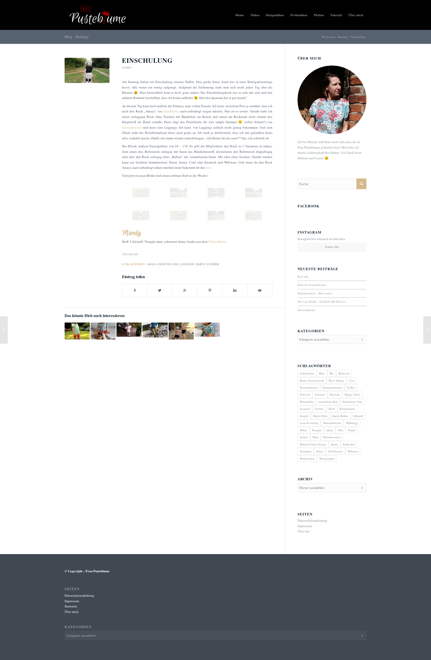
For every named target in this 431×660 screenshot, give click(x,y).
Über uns (304, 531)
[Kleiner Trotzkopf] (4, 330)
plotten (304, 437)
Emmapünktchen (332, 387)
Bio (332, 373)
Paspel (351, 430)
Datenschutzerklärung (312, 520)
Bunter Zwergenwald (312, 380)
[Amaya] (87, 70)
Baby (322, 373)
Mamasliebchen (332, 423)
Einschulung (147, 60)
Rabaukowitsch (332, 437)
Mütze (303, 430)
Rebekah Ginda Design (313, 444)
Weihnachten (307, 458)
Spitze (334, 444)
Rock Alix (303, 276)
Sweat (319, 451)
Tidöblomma (335, 451)
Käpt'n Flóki (320, 416)
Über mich (72, 611)
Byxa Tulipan (336, 380)
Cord (352, 380)
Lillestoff (358, 416)
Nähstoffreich (217, 241)
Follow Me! (332, 247)
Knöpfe (304, 416)
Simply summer (207, 264)
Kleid (332, 409)
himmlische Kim (328, 402)
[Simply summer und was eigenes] (129, 330)
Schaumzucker (132, 127)
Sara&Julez (171, 111)
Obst (340, 430)
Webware (352, 451)
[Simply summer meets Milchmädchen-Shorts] (77, 331)
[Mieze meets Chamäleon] (155, 330)
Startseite (342, 37)
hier (208, 167)
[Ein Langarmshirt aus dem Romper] (427, 330)
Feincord (305, 394)
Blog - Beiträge (77, 36)
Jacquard (305, 409)
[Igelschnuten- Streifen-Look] (103, 331)
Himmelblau (307, 402)
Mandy (133, 254)
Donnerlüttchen (307, 310)
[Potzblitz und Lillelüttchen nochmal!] (181, 331)
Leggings (187, 264)
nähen (329, 430)
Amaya (152, 264)
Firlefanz (320, 394)
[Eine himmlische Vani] (207, 330)
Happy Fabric (352, 394)
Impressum (305, 526)
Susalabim (306, 451)
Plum (316, 437)
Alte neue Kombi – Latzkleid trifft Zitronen (322, 301)
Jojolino (319, 409)
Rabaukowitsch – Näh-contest (315, 293)
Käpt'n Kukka (340, 416)
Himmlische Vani (352, 402)
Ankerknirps (307, 373)
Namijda (317, 430)
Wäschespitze (326, 458)
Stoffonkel (349, 444)
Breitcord (343, 373)
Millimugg (352, 423)
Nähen (126, 67)
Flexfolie (335, 394)
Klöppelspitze (347, 409)
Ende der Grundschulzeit (312, 285)
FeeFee (351, 387)
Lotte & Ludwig (309, 423)
